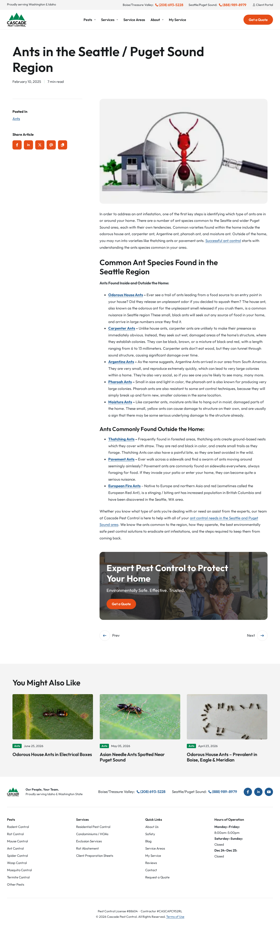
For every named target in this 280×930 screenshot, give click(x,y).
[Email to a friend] (51, 144)
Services (107, 19)
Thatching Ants (121, 439)
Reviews (151, 863)
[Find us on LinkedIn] (258, 792)
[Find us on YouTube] (269, 792)
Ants (16, 118)
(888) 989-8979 (234, 5)
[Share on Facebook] (17, 144)
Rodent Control (18, 827)
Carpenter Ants (121, 328)
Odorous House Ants (125, 294)
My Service (177, 19)
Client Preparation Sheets (94, 856)
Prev (116, 635)
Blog (148, 841)
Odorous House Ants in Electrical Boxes (52, 754)
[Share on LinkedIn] (28, 144)
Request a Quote (157, 877)
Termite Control (18, 877)
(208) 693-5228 (171, 5)
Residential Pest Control (93, 827)
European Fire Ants (124, 485)
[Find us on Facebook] (248, 792)
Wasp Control (17, 863)
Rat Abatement (87, 848)
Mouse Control (17, 841)
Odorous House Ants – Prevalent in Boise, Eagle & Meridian (222, 757)
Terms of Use (175, 917)
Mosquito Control (19, 870)
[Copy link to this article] (62, 144)
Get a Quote (258, 19)
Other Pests (15, 884)
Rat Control (15, 834)
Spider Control (17, 856)
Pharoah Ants (120, 381)
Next (251, 635)
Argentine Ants (121, 361)
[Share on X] (39, 144)
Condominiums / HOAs (92, 834)
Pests (88, 19)
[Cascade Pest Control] (16, 19)
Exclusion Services (89, 841)
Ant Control (15, 848)
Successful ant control (223, 240)
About (155, 19)
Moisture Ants (120, 402)
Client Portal (264, 5)
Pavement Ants (121, 459)
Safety (150, 834)
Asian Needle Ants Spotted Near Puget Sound (132, 757)
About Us (151, 827)
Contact (151, 870)
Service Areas (134, 19)
